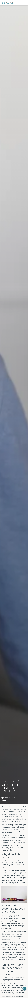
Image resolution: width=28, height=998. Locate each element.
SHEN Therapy (18, 781)
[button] (25, 3)
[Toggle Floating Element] (24, 989)
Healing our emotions (7, 781)
